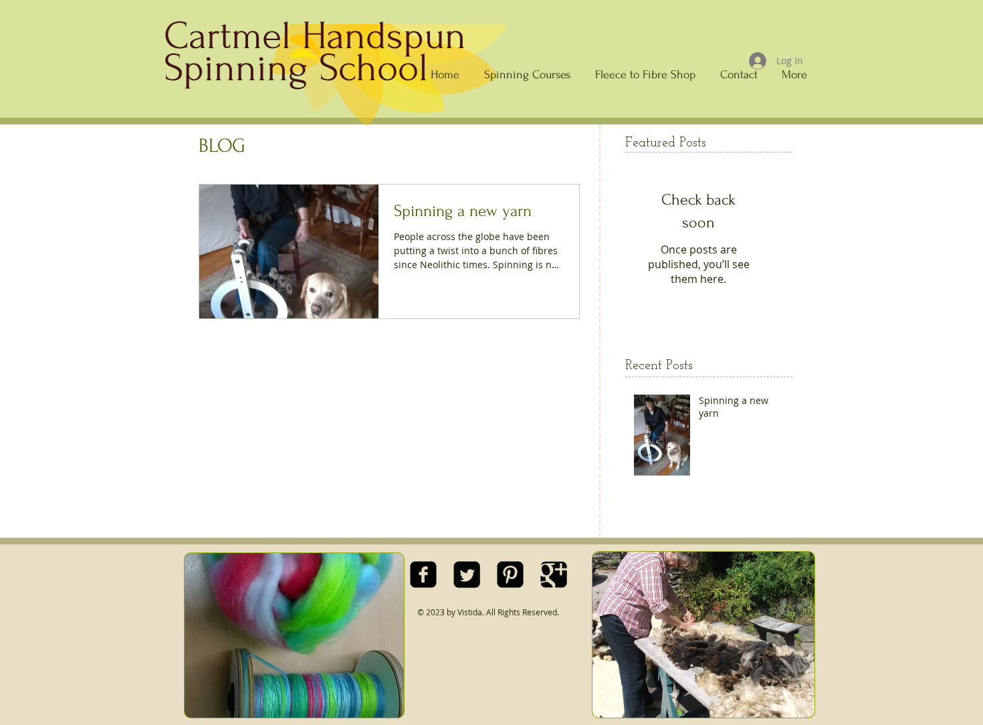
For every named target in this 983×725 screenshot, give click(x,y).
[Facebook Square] (423, 574)
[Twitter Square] (466, 574)
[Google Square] (553, 574)
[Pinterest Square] (510, 574)
